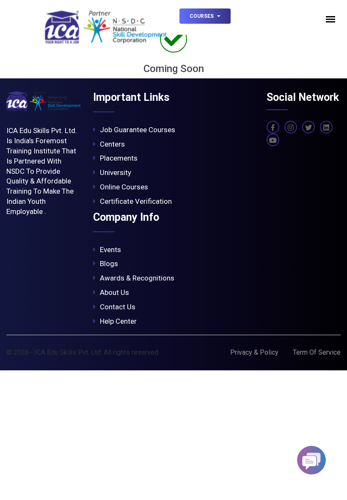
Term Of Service (317, 352)
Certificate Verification (136, 201)
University (115, 172)
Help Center (118, 321)
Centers (112, 144)
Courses (202, 16)
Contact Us (117, 307)
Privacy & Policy (254, 352)
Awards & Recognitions (137, 278)
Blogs (109, 263)
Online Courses (124, 187)
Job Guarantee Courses (137, 129)
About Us (114, 292)
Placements (119, 158)
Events (110, 249)
